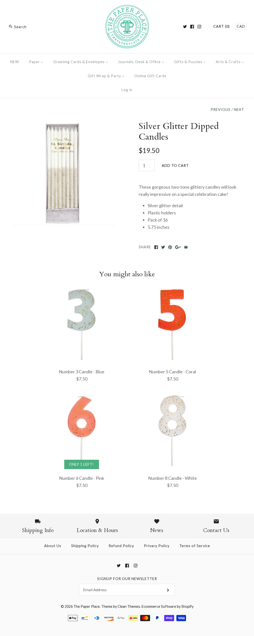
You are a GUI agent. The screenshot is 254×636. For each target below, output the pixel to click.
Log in (127, 90)
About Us (52, 546)
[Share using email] (186, 247)
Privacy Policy (156, 546)
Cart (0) (221, 26)
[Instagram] (199, 26)
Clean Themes (129, 606)
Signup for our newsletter (127, 579)
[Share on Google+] (178, 247)
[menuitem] (14, 62)
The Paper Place (86, 606)
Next (239, 109)
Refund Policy (121, 546)
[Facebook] (192, 26)
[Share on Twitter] (163, 247)
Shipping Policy (85, 546)
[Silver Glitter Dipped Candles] (62, 124)
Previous (220, 109)
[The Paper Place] (127, 8)
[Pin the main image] (170, 247)
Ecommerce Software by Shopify (167, 606)
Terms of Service (194, 546)
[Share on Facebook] (156, 247)
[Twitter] (185, 26)
